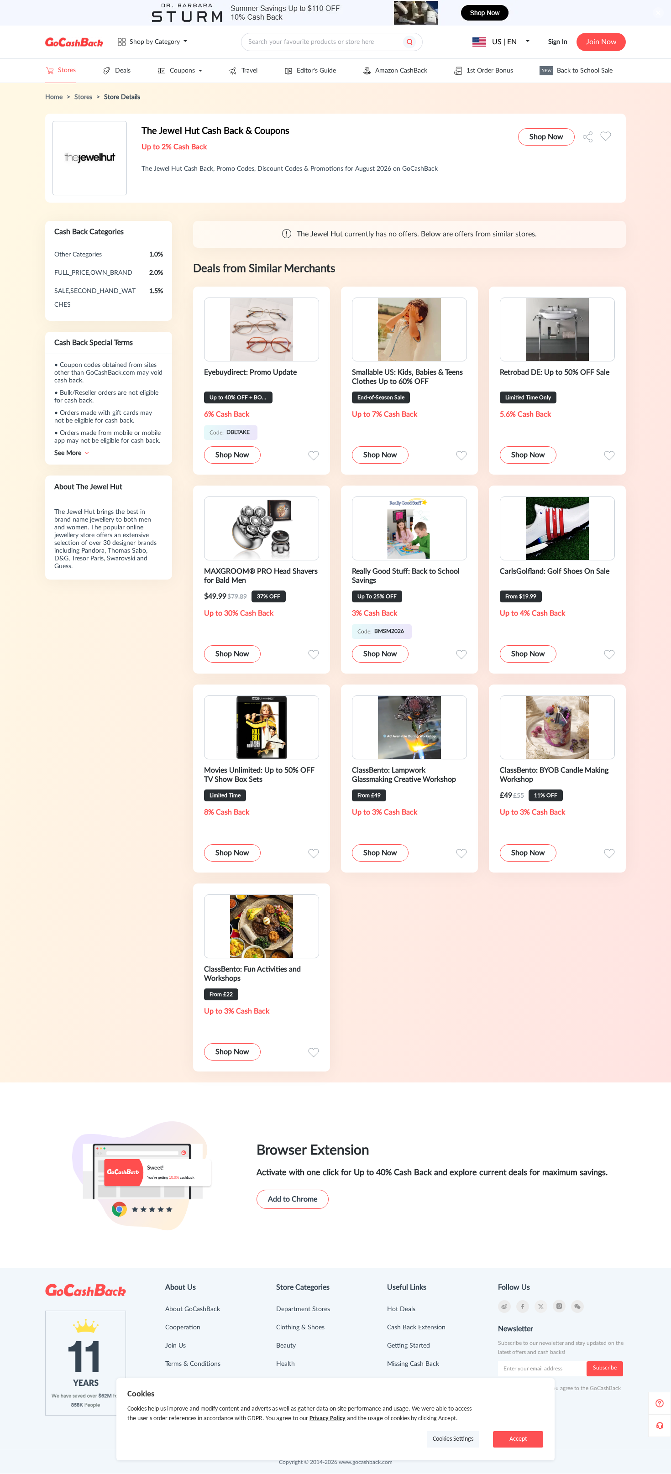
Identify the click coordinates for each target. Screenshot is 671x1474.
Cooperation (182, 1327)
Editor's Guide (316, 71)
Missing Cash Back (413, 1364)
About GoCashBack (192, 1309)
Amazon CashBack (401, 71)
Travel (249, 71)
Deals (123, 71)
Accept (518, 1439)
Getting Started (408, 1346)
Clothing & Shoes (300, 1327)
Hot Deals (401, 1309)
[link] (54, 97)
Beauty (286, 1346)
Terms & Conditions (192, 1364)
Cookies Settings (453, 1439)
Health (285, 1364)
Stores (67, 70)
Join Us (175, 1346)
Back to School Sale (577, 71)
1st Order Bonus (490, 71)
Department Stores (303, 1309)
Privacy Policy (327, 1418)
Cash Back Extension (416, 1327)
